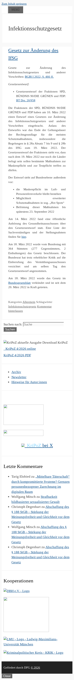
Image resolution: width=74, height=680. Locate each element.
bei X (40, 445)
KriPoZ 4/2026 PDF (17, 355)
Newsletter (18, 377)
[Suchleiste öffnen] (5, 9)
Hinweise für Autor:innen (29, 382)
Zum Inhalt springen (14, 3)
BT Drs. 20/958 (25, 100)
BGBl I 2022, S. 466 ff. (39, 76)
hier (24, 236)
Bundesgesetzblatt (19, 282)
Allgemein (28, 302)
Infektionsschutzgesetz (22, 306)
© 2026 (35, 667)
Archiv (16, 372)
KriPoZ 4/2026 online (20, 349)
